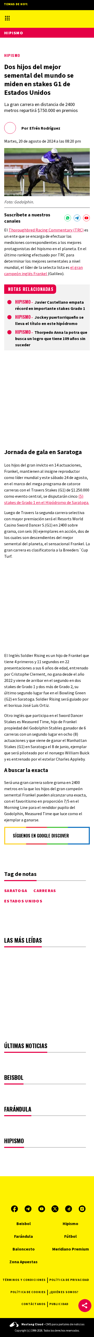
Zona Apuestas (23, 1261)
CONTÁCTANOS (33, 1304)
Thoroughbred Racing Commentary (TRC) (46, 229)
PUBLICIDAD (58, 1304)
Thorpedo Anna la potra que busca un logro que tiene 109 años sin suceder (51, 338)
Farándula (23, 1236)
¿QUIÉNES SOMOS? (64, 1292)
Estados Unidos (23, 900)
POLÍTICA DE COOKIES (28, 1292)
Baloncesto (24, 1249)
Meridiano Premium (70, 1249)
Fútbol (70, 1236)
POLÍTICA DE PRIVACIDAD (69, 1280)
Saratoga (15, 890)
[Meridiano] (37, 18)
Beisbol (23, 1223)
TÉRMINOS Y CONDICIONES (24, 1280)
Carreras (44, 890)
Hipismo (12, 55)
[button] (84, 1305)
